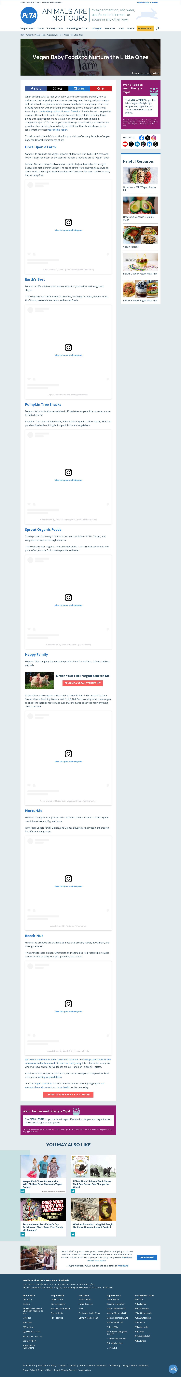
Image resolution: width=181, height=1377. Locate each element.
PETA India (139, 1322)
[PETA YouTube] (125, 144)
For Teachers (57, 1317)
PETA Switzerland (142, 1317)
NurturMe (33, 810)
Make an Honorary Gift (117, 1317)
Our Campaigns (58, 1304)
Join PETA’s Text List (32, 1336)
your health (64, 1087)
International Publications (29, 1346)
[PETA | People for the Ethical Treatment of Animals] (29, 15)
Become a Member (116, 1304)
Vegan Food (40, 35)
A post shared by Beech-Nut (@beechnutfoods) (68, 1051)
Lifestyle (30, 35)
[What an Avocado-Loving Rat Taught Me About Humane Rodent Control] (93, 1217)
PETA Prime (28, 1327)
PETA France (140, 1304)
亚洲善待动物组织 (142, 1336)
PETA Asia (139, 1331)
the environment (43, 1087)
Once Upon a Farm (40, 147)
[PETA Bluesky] (149, 144)
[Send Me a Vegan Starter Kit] (68, 680)
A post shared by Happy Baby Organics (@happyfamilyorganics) (68, 801)
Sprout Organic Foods (43, 529)
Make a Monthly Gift (116, 1308)
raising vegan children (50, 1077)
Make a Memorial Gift (117, 1313)
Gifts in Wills (112, 1327)
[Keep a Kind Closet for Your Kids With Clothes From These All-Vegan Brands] (43, 1174)
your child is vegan (57, 129)
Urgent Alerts (57, 1299)
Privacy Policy (29, 1370)
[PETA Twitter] (147, 138)
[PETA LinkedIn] (137, 144)
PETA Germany (141, 1308)
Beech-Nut (34, 935)
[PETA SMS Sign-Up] (131, 144)
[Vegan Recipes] (140, 238)
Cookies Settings (84, 1370)
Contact (72, 1365)
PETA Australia (141, 1327)
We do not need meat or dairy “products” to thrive (51, 1059)
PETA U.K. (139, 1299)
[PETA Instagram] (153, 138)
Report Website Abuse (64, 1370)
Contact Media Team (89, 1317)
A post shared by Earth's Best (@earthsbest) (68, 394)
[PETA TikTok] (143, 144)
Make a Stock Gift (115, 1322)
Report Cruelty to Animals (147, 2)
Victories (27, 1317)
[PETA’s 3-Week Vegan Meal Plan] (140, 292)
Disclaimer (113, 1365)
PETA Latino (140, 1341)
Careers (26, 1304)
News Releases (86, 1304)
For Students (57, 1313)
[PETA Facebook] (141, 138)
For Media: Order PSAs (89, 1313)
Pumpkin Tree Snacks (43, 404)
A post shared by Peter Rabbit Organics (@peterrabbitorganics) (68, 520)
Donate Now (113, 1299)
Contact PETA (29, 1341)
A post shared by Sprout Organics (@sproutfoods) (68, 645)
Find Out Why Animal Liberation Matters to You (33, 1311)
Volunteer (27, 1322)
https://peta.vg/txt (63, 1129)
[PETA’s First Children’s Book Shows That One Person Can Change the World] (93, 1174)
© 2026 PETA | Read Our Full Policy (39, 1365)
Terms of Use (44, 1370)
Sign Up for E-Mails (31, 1331)
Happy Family (36, 654)
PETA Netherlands (143, 1313)
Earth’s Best (35, 279)
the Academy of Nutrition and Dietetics (59, 111)
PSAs (81, 1308)
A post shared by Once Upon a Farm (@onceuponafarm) (68, 269)
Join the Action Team (60, 1308)
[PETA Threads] (155, 144)
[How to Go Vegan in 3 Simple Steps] (140, 210)
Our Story (27, 1299)
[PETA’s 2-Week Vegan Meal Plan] (140, 265)
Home (23, 35)
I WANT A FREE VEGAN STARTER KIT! (68, 1094)
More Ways (112, 1347)
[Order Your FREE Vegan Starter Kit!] (140, 180)
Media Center (85, 1299)
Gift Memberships (115, 1343)
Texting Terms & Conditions (134, 1365)
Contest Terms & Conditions (92, 1365)
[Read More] (90, 1258)
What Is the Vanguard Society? (117, 1332)
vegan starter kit (43, 1083)
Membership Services (116, 1338)
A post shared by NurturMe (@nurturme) (68, 926)
